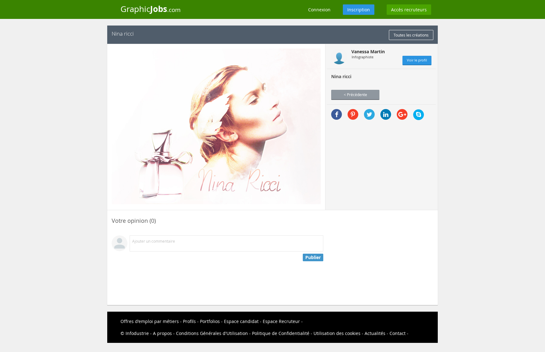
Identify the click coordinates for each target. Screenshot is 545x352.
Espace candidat (241, 321)
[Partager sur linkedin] (385, 114)
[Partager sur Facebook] (336, 114)
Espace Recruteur (281, 321)
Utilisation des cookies (337, 333)
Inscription (358, 10)
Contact (398, 333)
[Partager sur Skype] (418, 114)
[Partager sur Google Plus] (402, 114)
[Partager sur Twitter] (369, 114)
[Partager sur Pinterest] (353, 114)
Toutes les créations (411, 35)
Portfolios (210, 321)
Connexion (319, 10)
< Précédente (355, 94)
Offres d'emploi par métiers (149, 321)
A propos (162, 333)
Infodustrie (137, 333)
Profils (189, 321)
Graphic (150, 8)
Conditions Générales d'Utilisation (212, 333)
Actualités (375, 333)
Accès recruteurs (409, 10)
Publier (313, 257)
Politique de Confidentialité (280, 333)
